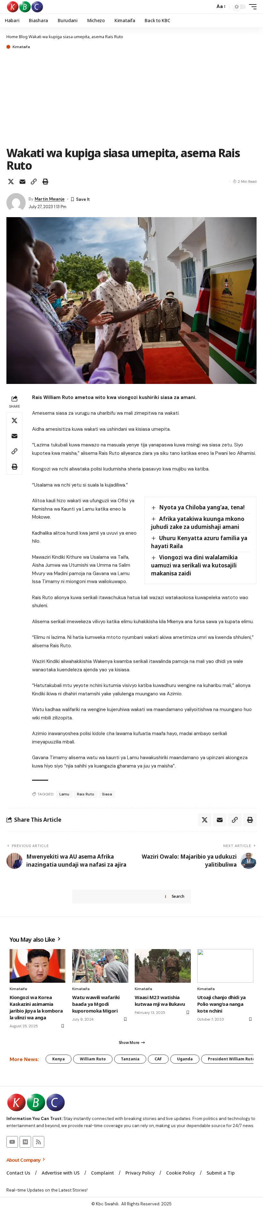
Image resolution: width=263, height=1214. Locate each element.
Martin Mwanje (49, 199)
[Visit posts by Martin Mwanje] (16, 202)
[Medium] (25, 1142)
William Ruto (93, 1059)
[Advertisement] (131, 98)
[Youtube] (12, 1142)
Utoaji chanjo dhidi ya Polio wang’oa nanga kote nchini (221, 1004)
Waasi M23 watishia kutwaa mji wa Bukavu (160, 1000)
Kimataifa (21, 47)
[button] (208, 7)
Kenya (58, 1059)
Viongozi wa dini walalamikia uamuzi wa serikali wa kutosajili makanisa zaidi (194, 565)
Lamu (64, 794)
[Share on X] (10, 181)
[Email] (22, 181)
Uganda (185, 1059)
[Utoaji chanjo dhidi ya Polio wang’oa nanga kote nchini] (225, 966)
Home (12, 36)
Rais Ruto (85, 794)
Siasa (107, 794)
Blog (23, 36)
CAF (158, 1059)
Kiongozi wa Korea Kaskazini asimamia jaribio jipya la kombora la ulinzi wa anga (36, 1007)
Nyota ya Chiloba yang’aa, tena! (202, 507)
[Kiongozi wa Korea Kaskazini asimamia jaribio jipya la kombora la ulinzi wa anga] (38, 966)
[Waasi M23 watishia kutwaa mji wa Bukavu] (163, 966)
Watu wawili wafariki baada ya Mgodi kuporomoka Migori (96, 1004)
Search (178, 896)
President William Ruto (231, 1059)
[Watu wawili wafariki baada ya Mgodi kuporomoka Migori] (100, 966)
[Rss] (38, 1142)
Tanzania (130, 1059)
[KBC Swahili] (25, 7)
